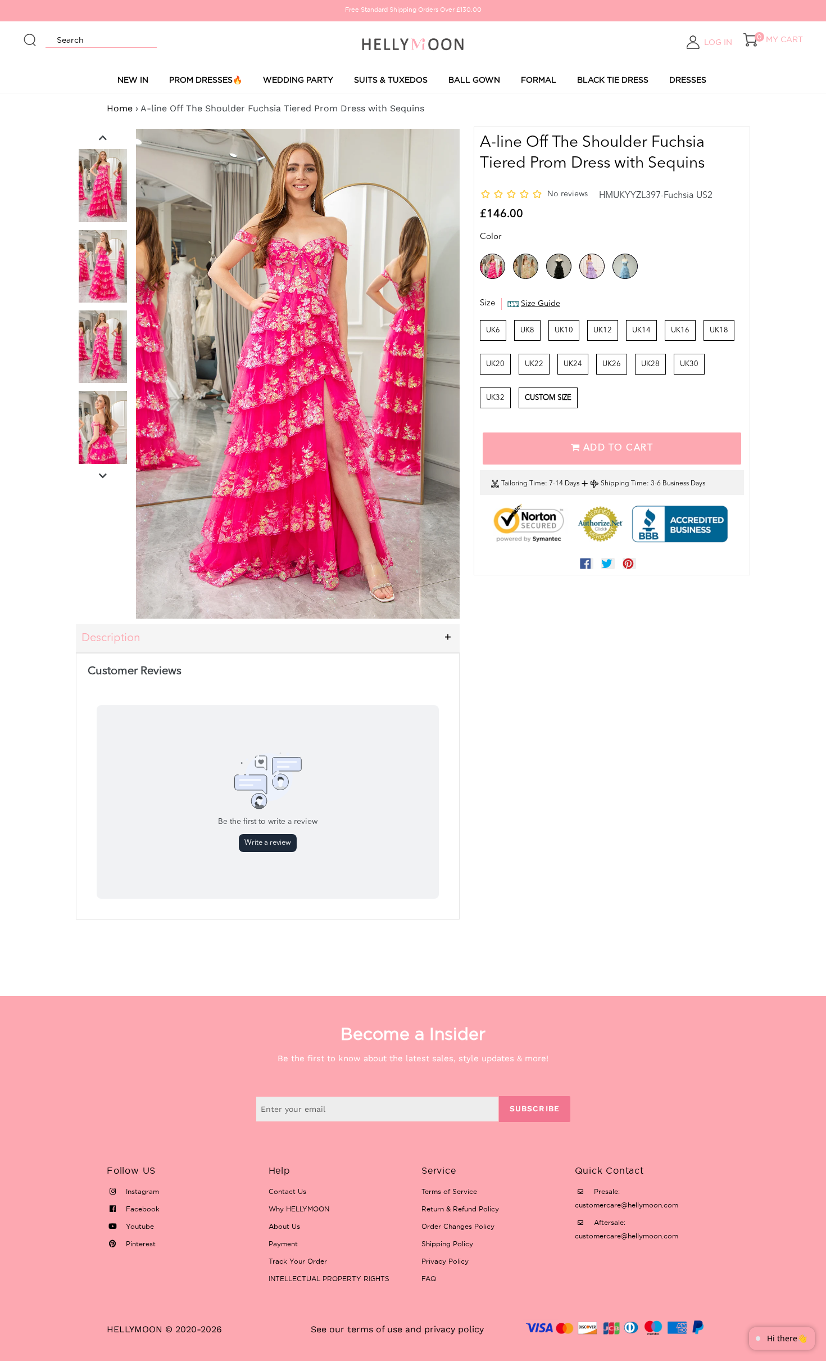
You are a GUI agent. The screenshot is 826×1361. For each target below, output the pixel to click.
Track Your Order (298, 1261)
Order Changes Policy (457, 1226)
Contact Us (287, 1191)
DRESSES (687, 79)
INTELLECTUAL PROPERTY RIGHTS (329, 1278)
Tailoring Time (523, 483)
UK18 (719, 330)
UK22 (534, 364)
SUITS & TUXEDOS (391, 79)
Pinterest (140, 1243)
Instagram (141, 1191)
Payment (283, 1243)
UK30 (689, 364)
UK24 (573, 364)
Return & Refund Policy (460, 1209)
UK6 (493, 330)
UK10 (564, 330)
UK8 (527, 330)
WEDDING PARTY (298, 79)
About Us (284, 1226)
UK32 (495, 398)
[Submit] (30, 35)
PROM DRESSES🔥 (205, 79)
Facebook (142, 1209)
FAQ (428, 1278)
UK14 (641, 330)
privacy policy (454, 1329)
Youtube (139, 1226)
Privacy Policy (445, 1261)
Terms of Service (449, 1191)
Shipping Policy (447, 1243)
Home (120, 108)
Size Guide (540, 304)
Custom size (548, 398)
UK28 (650, 364)
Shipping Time (624, 483)
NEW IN (132, 79)
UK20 (495, 364)
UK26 (611, 364)
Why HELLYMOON (299, 1209)
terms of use (374, 1329)
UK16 (680, 330)
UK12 (602, 330)
